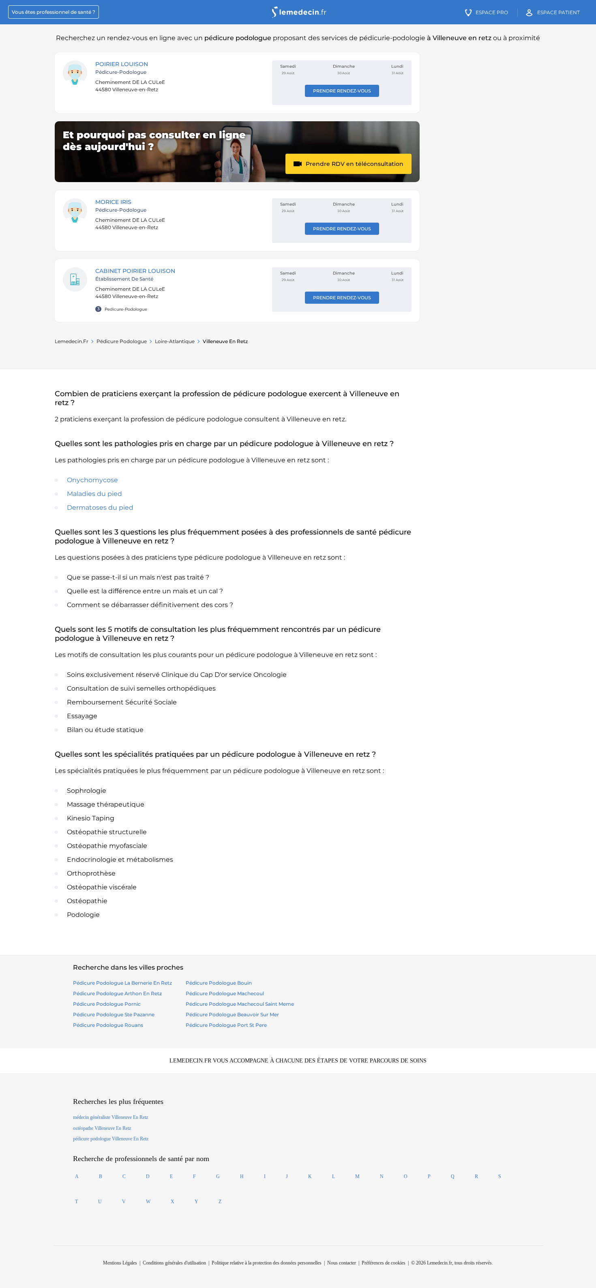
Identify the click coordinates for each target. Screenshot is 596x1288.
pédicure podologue (121, 341)
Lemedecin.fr (71, 341)
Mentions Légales (120, 1263)
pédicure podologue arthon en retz (117, 993)
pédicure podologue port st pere (226, 1025)
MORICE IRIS (113, 202)
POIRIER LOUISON (121, 64)
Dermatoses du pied (100, 507)
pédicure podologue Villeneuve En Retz (110, 1139)
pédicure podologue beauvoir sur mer (232, 1014)
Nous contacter (341, 1263)
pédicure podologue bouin (219, 983)
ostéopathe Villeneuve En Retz (102, 1128)
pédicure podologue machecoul (225, 993)
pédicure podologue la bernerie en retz (122, 983)
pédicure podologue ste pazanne (113, 1014)
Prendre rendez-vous (342, 91)
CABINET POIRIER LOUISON (135, 271)
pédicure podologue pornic (107, 1004)
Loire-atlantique (175, 341)
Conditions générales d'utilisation (174, 1263)
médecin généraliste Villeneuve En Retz (110, 1117)
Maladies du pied (94, 494)
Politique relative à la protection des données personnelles (267, 1263)
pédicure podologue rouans (108, 1025)
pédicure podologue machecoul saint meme (240, 1004)
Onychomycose (92, 480)
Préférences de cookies (383, 1263)
